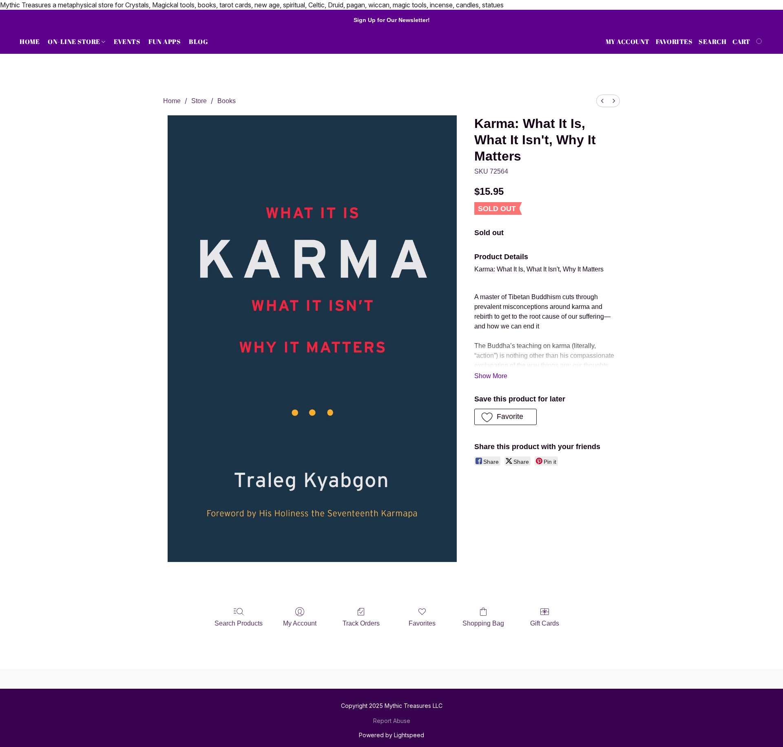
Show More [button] (490, 375)
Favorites (422, 623)
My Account (299, 623)
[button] (505, 417)
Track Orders (361, 623)
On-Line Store (75, 41)
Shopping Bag (483, 623)
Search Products (239, 623)
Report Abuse (391, 720)
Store (199, 100)
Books (226, 100)
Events (127, 41)
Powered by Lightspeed (391, 735)
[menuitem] (602, 101)
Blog (198, 41)
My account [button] (628, 41)
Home (30, 41)
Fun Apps (164, 41)
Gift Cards (544, 623)
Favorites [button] (674, 41)
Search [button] (712, 41)
